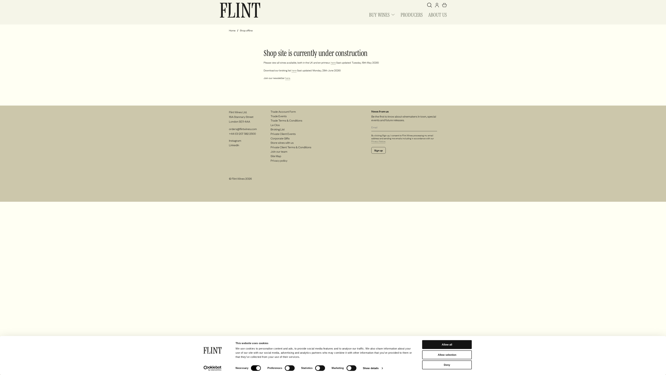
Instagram (235, 140)
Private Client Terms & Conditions (291, 147)
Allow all (447, 344)
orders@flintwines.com (243, 129)
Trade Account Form (283, 111)
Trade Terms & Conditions (286, 120)
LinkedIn (234, 145)
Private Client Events (283, 134)
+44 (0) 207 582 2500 (242, 133)
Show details (371, 368)
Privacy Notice (378, 141)
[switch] (290, 368)
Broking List (278, 129)
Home (232, 30)
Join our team (279, 151)
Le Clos (275, 125)
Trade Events (279, 116)
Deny (447, 364)
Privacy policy (279, 160)
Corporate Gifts (280, 138)
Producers (412, 14)
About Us (437, 14)
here (333, 62)
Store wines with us (282, 142)
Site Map (276, 156)
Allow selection (447, 354)
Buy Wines (379, 14)
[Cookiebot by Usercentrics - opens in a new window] (212, 368)
